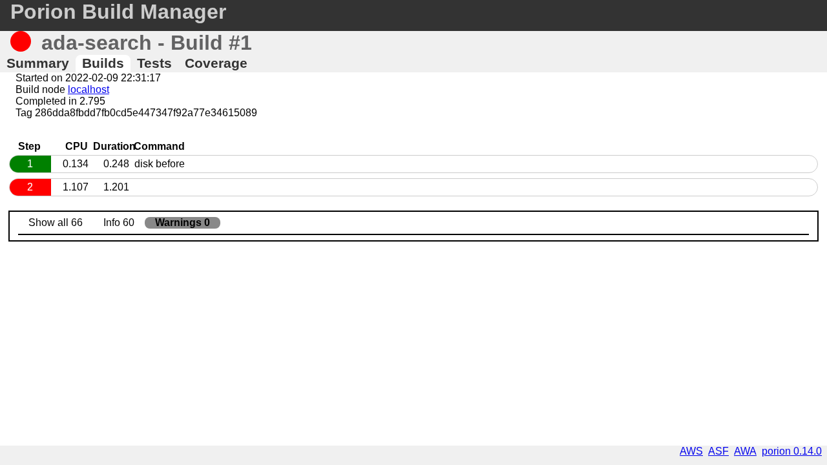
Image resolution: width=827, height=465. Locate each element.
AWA (745, 451)
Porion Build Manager (118, 11)
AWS (691, 451)
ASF (718, 451)
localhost (88, 89)
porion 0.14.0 (792, 451)
